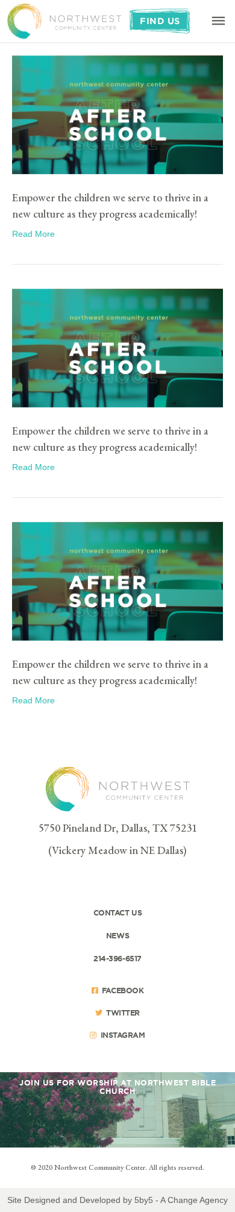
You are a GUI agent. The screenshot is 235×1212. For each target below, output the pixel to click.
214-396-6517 (117, 958)
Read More (33, 234)
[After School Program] (117, 347)
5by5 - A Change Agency (181, 1200)
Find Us (160, 21)
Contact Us (117, 912)
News (117, 935)
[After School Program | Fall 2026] (117, 114)
